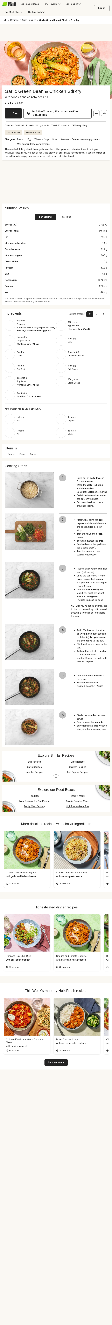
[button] (56, 313)
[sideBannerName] (56, 182)
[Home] (5, 20)
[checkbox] (6, 103)
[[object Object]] (96, 113)
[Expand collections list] (56, 777)
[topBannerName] (56, 32)
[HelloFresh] (9, 4)
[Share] (104, 113)
